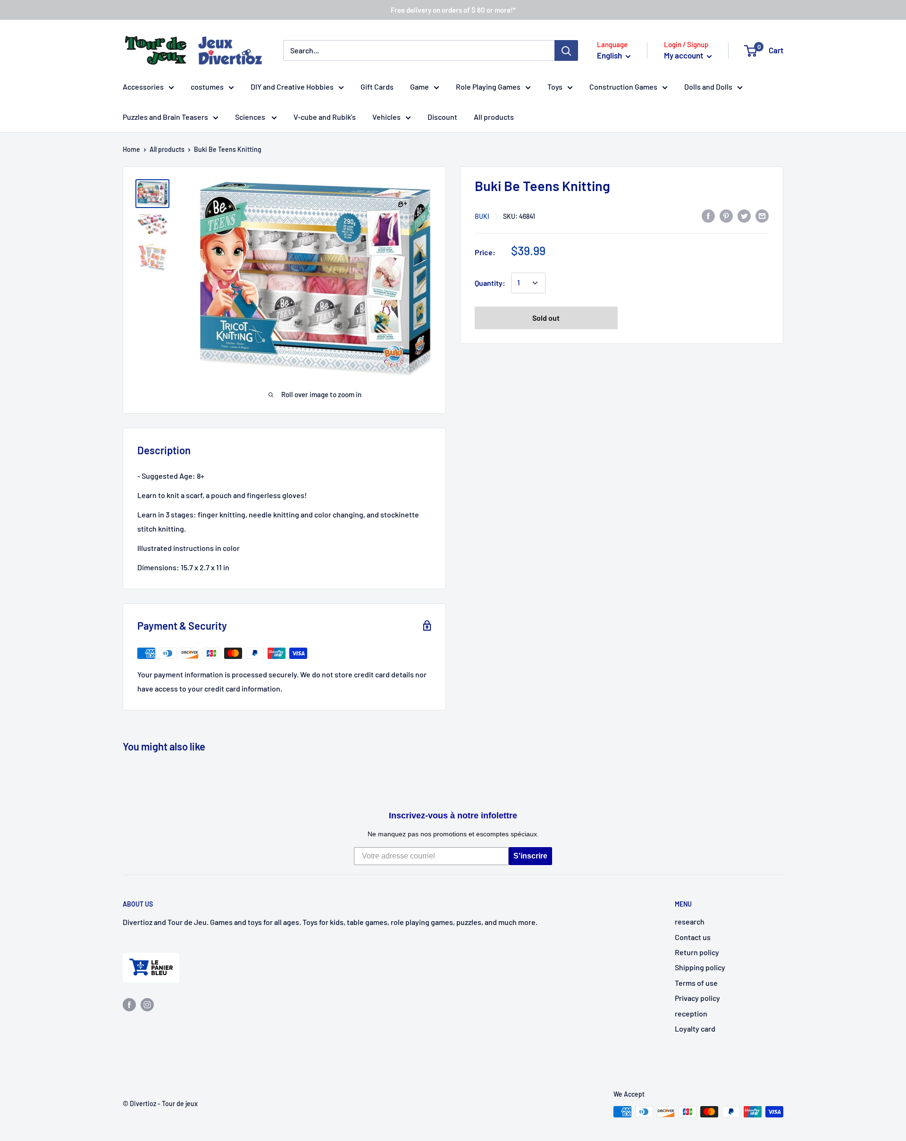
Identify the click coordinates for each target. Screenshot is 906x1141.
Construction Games (623, 86)
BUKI (482, 216)
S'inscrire (530, 856)
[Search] (566, 50)
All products (494, 116)
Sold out (546, 317)
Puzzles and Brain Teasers (165, 116)
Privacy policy (697, 997)
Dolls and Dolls (708, 86)
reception (691, 1013)
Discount (442, 116)
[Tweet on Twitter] (744, 215)
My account (684, 55)
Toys (554, 86)
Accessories (143, 86)
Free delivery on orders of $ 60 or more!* (453, 10)
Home (131, 149)
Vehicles (386, 116)
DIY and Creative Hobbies (292, 86)
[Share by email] (762, 215)
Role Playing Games (488, 86)
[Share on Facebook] (708, 215)
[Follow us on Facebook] (129, 1004)
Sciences (251, 116)
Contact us (693, 937)
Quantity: (490, 282)
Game (419, 86)
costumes (207, 86)
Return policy (697, 952)
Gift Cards (377, 86)
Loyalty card (695, 1028)
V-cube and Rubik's (325, 116)
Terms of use (696, 982)
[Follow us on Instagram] (147, 1004)
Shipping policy (700, 967)
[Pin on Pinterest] (726, 215)
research (690, 921)
